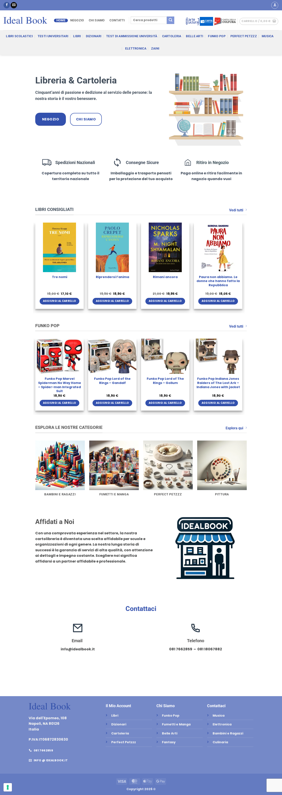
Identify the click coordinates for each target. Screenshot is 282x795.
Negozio (77, 20)
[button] (274, 5)
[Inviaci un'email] (14, 5)
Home (60, 20)
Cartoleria (171, 36)
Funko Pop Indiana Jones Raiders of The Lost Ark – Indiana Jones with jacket (218, 383)
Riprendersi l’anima (112, 277)
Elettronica (135, 48)
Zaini (155, 48)
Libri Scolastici (19, 36)
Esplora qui (234, 428)
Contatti (117, 20)
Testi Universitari (53, 36)
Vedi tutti (236, 210)
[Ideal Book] (25, 20)
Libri (77, 36)
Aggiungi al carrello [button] (59, 301)
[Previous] (35, 267)
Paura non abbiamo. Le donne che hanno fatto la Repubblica (218, 281)
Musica (268, 36)
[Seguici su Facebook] (7, 5)
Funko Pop (217, 36)
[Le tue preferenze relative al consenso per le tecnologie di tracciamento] (8, 787)
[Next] (242, 267)
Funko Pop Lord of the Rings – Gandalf (112, 381)
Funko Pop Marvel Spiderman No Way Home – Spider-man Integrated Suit (59, 385)
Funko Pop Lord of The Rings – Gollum (165, 381)
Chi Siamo (97, 20)
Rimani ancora (165, 277)
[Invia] (170, 20)
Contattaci (141, 608)
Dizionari (94, 36)
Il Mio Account (118, 705)
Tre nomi (59, 277)
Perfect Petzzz (243, 36)
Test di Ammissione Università (131, 36)
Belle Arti (194, 36)
